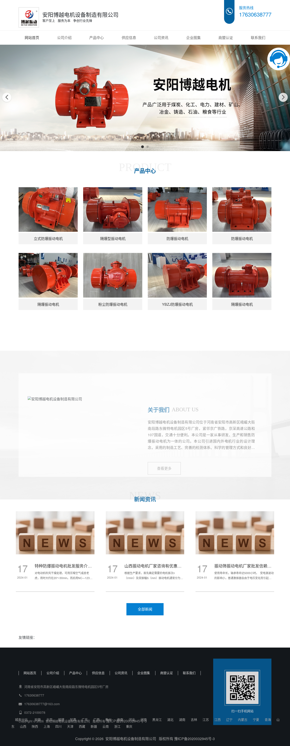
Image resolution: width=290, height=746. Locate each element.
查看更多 (164, 430)
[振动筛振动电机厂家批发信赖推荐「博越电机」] (145, 543)
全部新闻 (145, 609)
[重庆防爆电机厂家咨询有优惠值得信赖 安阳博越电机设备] (235, 543)
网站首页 (32, 37)
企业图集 (193, 37)
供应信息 (129, 37)
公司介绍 (64, 37)
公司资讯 (161, 37)
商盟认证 (225, 37)
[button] (142, 147)
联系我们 (258, 37)
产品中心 (96, 37)
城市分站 (21, 719)
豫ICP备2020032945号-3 (126, 709)
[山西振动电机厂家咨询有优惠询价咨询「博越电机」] (55, 543)
